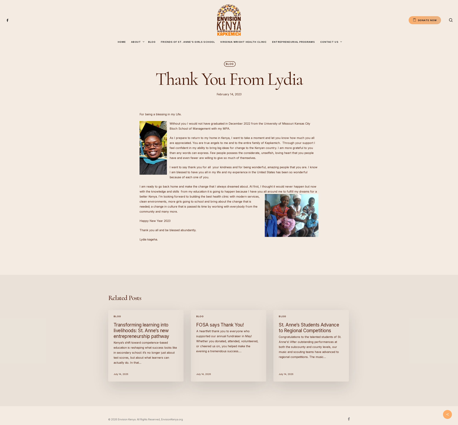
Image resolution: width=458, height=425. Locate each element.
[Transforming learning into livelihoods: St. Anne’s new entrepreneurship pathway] (146, 346)
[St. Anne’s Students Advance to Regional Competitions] (311, 346)
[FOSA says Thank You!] (228, 346)
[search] (451, 20)
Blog (230, 63)
